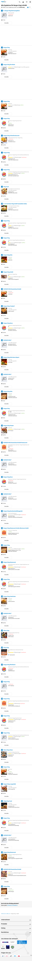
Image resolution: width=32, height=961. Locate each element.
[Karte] (27, 7)
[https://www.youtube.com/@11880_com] (19, 956)
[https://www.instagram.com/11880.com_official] (6, 956)
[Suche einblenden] (19, 2)
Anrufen (6, 23)
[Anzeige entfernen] (31, 955)
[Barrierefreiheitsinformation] (26, 2)
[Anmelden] (23, 2)
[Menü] (30, 2)
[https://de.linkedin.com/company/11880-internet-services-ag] (15, 956)
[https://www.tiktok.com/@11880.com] (11, 956)
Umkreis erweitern (12, 905)
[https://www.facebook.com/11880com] (2, 956)
